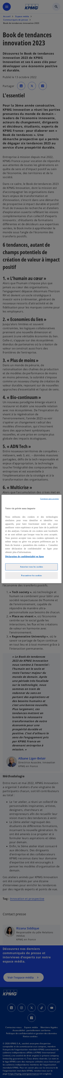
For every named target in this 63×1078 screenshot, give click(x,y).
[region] (31, 539)
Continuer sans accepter (49, 499)
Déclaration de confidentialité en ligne (24, 556)
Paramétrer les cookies (31, 575)
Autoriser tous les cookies (31, 567)
